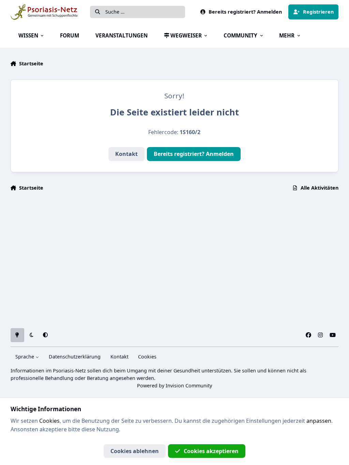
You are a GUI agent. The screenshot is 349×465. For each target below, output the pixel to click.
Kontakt (126, 154)
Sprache (25, 356)
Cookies (147, 356)
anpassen (318, 420)
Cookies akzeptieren (211, 451)
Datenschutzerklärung (75, 356)
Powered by (174, 385)
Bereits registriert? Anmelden (194, 154)
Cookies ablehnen (134, 451)
